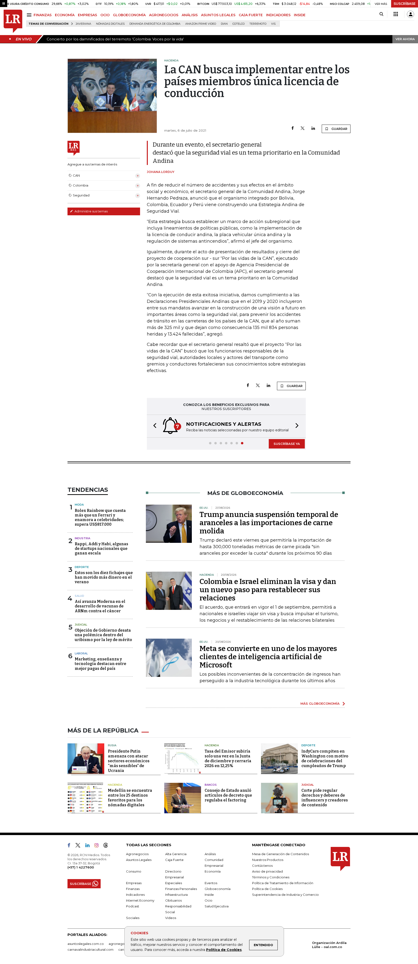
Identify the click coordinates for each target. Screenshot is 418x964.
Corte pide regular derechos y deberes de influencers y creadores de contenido (324, 797)
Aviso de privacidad (267, 871)
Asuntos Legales (138, 860)
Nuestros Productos (267, 860)
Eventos (211, 883)
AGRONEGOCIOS (163, 15)
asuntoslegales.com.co (85, 944)
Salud (79, 596)
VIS (273, 23)
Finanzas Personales (181, 889)
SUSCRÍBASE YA (287, 444)
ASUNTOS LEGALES (218, 15)
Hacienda (212, 745)
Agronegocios (137, 854)
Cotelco (238, 23)
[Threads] (107, 846)
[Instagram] (98, 846)
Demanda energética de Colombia (154, 23)
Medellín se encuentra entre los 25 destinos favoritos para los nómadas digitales (130, 797)
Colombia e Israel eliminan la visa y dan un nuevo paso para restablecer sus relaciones (268, 589)
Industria (82, 538)
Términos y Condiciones (270, 877)
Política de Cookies (224, 950)
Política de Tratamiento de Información (282, 883)
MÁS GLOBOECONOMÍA (320, 703)
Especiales (173, 883)
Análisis (210, 854)
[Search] (381, 14)
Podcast (132, 906)
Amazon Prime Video (200, 23)
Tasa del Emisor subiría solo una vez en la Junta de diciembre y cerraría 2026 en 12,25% (228, 758)
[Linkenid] (89, 846)
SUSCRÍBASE (405, 3)
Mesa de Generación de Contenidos (280, 854)
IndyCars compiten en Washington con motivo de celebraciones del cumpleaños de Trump (324, 758)
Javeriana (83, 23)
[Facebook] (292, 128)
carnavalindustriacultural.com (90, 949)
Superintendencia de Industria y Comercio (285, 895)
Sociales (132, 918)
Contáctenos (262, 865)
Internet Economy (140, 900)
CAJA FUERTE (251, 15)
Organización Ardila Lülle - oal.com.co (329, 945)
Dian (224, 23)
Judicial (81, 624)
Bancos (211, 784)
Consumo (133, 871)
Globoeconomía (218, 889)
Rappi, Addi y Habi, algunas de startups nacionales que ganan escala (101, 548)
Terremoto (257, 23)
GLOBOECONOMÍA (129, 15)
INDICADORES (278, 15)
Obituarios (173, 900)
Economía (213, 871)
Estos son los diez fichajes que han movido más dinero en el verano (104, 577)
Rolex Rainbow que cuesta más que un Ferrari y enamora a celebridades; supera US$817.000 (100, 517)
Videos (170, 918)
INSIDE (300, 15)
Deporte (82, 567)
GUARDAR (339, 129)
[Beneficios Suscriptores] (395, 14)
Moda (79, 504)
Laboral (81, 653)
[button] (153, 426)
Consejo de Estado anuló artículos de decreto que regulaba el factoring (228, 795)
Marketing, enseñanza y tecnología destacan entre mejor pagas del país (100, 664)
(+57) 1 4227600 (80, 867)
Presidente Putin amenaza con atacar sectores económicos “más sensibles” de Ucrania (128, 761)
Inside (209, 895)
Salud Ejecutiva (217, 906)
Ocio (208, 900)
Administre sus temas (91, 211)
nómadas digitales (110, 23)
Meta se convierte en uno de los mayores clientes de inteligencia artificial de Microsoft (268, 656)
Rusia (112, 745)
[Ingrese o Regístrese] (410, 14)
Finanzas (133, 889)
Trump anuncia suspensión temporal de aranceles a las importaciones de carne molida (269, 522)
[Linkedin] (313, 128)
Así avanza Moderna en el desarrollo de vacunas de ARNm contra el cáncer (100, 606)
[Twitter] (302, 128)
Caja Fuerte (174, 860)
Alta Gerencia (176, 854)
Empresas (134, 883)
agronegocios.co (122, 944)
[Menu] (30, 15)
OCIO (105, 15)
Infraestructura (176, 895)
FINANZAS (43, 15)
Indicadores (135, 895)
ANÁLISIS (190, 15)
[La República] (13, 21)
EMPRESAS (87, 15)
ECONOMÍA (65, 15)
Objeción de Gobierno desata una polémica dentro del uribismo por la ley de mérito (103, 635)
